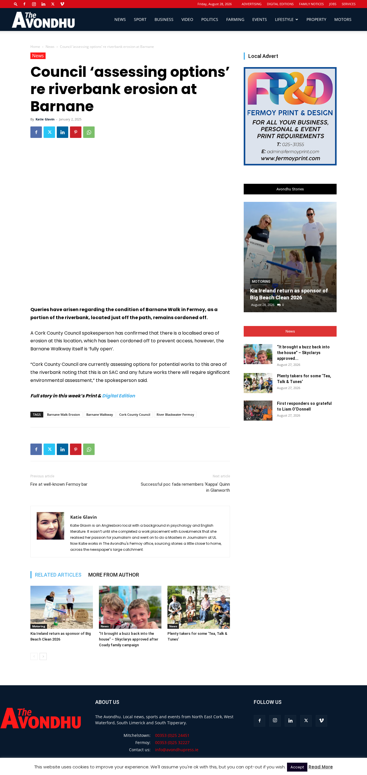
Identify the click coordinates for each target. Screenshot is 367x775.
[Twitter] (52, 4)
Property (316, 19)
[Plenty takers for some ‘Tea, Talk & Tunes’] (198, 607)
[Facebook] (24, 4)
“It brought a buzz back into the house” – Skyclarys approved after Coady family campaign (128, 639)
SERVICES (349, 4)
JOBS (332, 4)
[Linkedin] (43, 4)
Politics (209, 19)
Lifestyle (284, 19)
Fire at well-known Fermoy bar (58, 484)
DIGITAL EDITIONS (280, 4)
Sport (140, 19)
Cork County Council (134, 414)
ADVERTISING (251, 4)
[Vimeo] (62, 4)
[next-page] (43, 656)
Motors (343, 19)
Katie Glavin (45, 119)
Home (35, 46)
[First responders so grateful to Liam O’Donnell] (258, 411)
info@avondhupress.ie (176, 749)
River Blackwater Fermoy (175, 414)
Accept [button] (297, 767)
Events (259, 19)
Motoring (38, 626)
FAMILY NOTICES (311, 4)
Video (187, 19)
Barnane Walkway (99, 414)
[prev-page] (34, 656)
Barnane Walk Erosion (63, 414)
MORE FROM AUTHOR (113, 575)
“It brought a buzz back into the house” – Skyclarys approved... (303, 353)
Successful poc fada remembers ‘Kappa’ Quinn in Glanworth (185, 487)
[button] (15, 4)
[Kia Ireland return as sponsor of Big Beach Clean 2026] (61, 607)
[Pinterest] (75, 132)
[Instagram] (34, 4)
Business (164, 19)
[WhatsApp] (89, 132)
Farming (235, 19)
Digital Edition (118, 396)
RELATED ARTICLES (58, 575)
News (120, 19)
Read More (321, 767)
